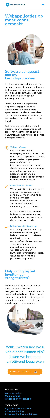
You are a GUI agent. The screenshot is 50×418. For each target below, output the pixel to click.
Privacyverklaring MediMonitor (21, 414)
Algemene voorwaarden (18, 408)
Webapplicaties (13, 393)
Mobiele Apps (12, 396)
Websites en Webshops (18, 399)
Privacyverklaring (14, 411)
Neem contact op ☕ (23, 371)
